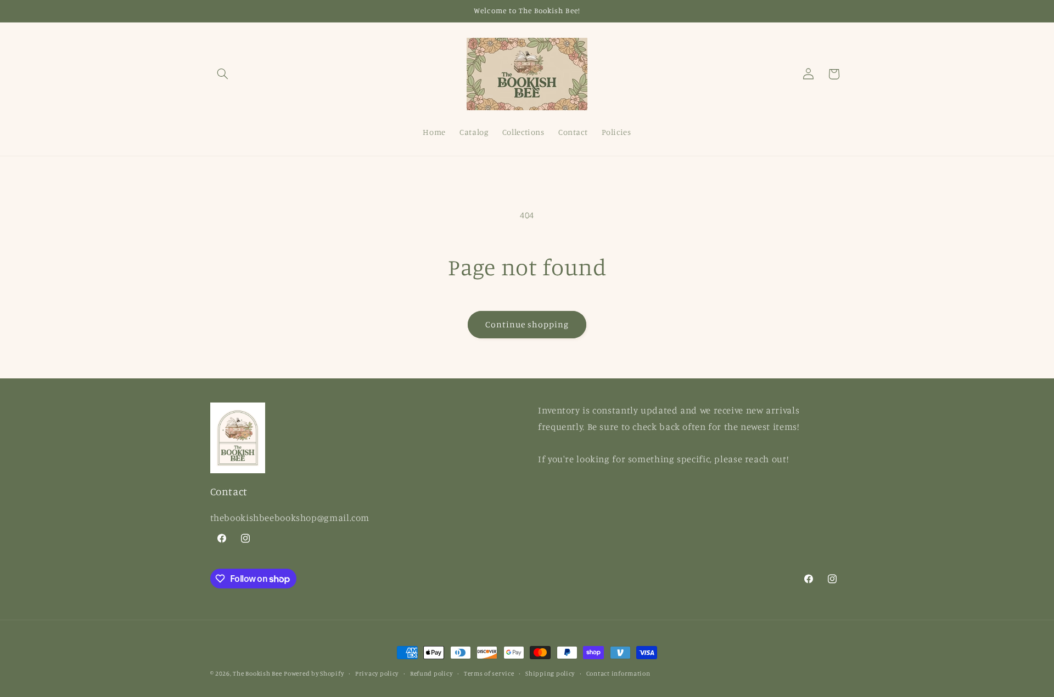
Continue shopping (527, 324)
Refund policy (431, 673)
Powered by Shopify (314, 673)
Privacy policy (377, 673)
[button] (223, 74)
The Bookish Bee (257, 673)
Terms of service (489, 673)
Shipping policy (550, 673)
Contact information (618, 673)
